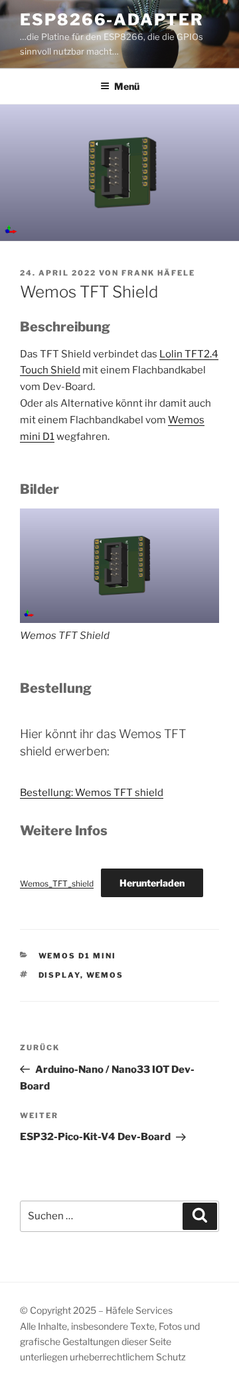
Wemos (105, 975)
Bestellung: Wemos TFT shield (91, 793)
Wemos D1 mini (78, 955)
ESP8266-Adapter (112, 19)
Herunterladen (152, 883)
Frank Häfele (158, 273)
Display (59, 975)
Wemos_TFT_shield (57, 884)
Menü (126, 86)
